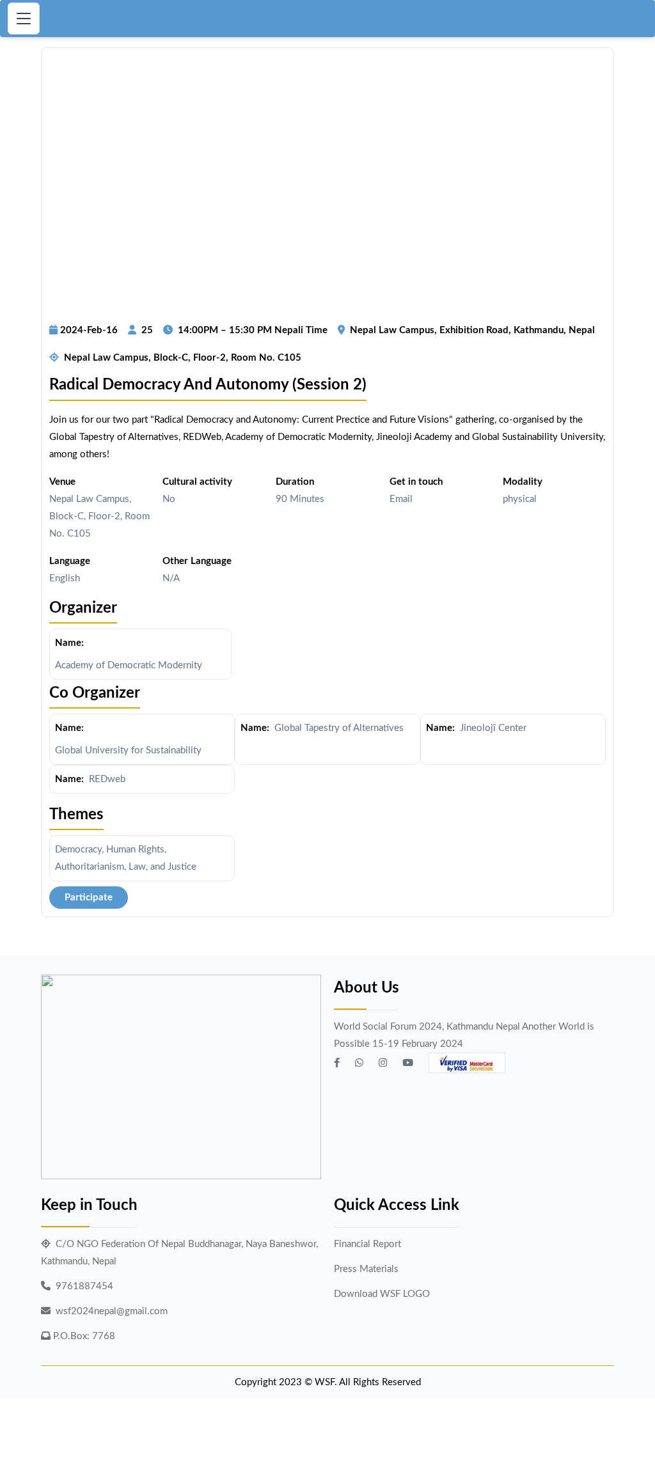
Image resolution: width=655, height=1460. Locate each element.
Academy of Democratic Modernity (128, 665)
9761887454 (84, 1286)
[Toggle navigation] (24, 19)
